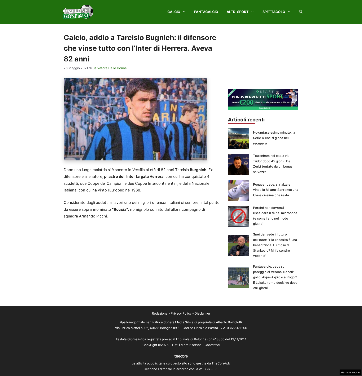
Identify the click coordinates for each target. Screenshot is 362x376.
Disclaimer (202, 313)
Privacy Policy (181, 313)
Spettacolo (273, 12)
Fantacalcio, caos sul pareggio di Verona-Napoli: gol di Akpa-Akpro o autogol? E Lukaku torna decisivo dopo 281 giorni (275, 277)
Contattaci (212, 345)
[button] (301, 11)
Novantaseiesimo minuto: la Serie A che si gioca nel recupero (274, 137)
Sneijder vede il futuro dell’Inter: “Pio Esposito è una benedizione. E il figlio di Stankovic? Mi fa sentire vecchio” (275, 245)
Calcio (173, 12)
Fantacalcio (206, 12)
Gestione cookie (350, 372)
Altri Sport (238, 12)
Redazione (160, 313)
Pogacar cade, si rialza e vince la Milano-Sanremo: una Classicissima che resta (275, 189)
